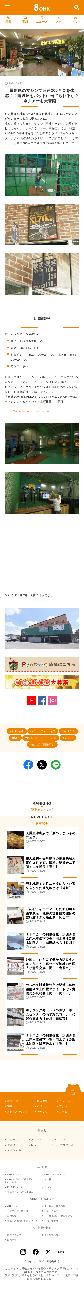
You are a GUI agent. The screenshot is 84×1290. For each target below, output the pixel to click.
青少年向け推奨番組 (54, 1206)
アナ (59, 21)
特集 (10, 1106)
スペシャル (14, 1150)
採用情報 (12, 1216)
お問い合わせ (51, 1220)
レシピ (35, 1145)
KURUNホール (15, 1187)
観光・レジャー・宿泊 (41, 737)
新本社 (47, 1179)
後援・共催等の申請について (22, 1220)
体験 (16, 737)
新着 (8, 21)
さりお (63, 1111)
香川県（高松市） (43, 744)
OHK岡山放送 (14, 1174)
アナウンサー (67, 1106)
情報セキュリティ (16, 1235)
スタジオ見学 (51, 1211)
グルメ (68, 737)
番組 (25, 21)
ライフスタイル (64, 1145)
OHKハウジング (15, 1206)
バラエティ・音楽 (43, 731)
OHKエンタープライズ (56, 1174)
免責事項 (12, 1239)
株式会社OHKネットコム (20, 1192)
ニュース (42, 21)
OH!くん (42, 1111)
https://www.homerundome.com (27, 411)
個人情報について (53, 1235)
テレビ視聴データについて (58, 1216)
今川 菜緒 (17, 731)
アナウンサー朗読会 (17, 1211)
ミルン (47, 1187)
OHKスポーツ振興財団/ (18, 1180)
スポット (36, 1139)
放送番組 (42, 1100)
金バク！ (69, 731)
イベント (75, 21)
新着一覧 (12, 1100)
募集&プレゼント (17, 1111)
